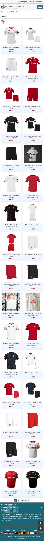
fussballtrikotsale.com (21, 536)
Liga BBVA (11, 12)
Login (22, 1)
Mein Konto (38, 1)
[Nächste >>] (25, 500)
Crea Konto (28, 1)
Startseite (4, 12)
